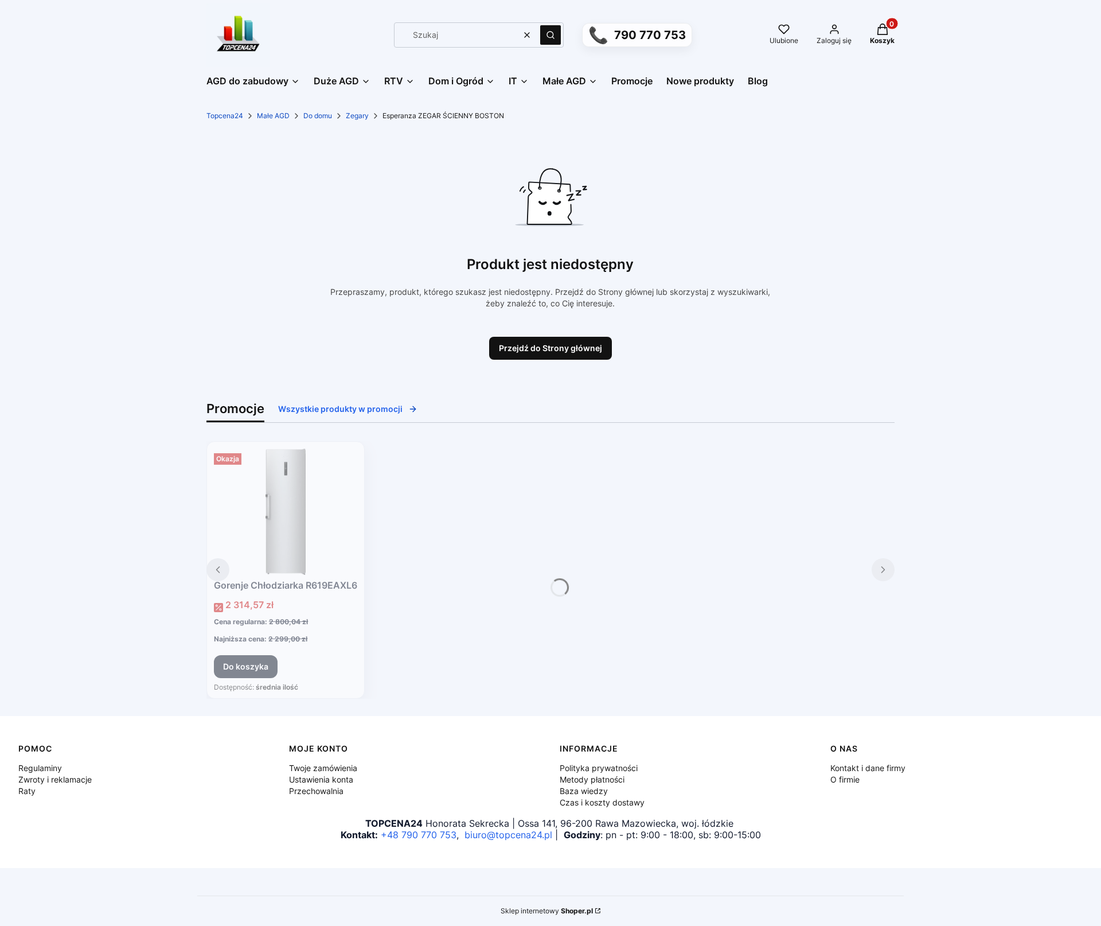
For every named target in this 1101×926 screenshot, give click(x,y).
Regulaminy (40, 768)
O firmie (845, 779)
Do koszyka (245, 666)
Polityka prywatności (599, 768)
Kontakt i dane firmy (867, 768)
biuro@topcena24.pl (508, 835)
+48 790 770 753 (418, 835)
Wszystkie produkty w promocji (340, 409)
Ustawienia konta (321, 779)
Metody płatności (592, 779)
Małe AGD (273, 115)
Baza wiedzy (584, 791)
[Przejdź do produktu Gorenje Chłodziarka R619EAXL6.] (285, 512)
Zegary (357, 115)
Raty (27, 791)
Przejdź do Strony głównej (550, 348)
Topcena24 (224, 115)
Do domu (317, 115)
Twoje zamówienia (323, 768)
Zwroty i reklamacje (55, 779)
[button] (550, 35)
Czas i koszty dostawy (602, 802)
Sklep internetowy (547, 910)
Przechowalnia (316, 791)
